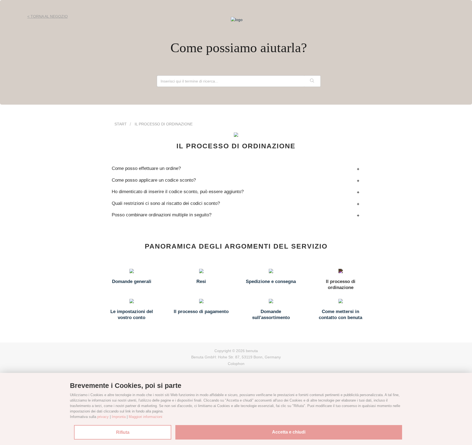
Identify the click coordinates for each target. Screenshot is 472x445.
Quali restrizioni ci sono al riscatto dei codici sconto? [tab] (166, 203)
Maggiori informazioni (145, 417)
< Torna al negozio (47, 16)
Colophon (236, 363)
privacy (103, 417)
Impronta (119, 417)
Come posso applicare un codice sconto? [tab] (154, 180)
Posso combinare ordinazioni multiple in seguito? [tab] (161, 214)
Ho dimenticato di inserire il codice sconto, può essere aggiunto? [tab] (178, 191)
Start (120, 124)
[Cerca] (312, 81)
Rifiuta (122, 432)
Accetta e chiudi (288, 432)
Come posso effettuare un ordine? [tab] (146, 168)
